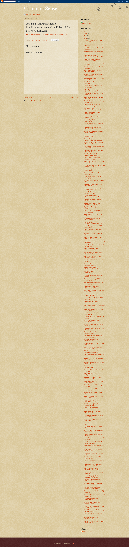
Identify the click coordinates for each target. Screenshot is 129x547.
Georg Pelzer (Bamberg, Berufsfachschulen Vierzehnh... (92, 196)
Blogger (72, 543)
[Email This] (51, 40)
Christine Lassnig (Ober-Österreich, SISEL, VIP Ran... (93, 347)
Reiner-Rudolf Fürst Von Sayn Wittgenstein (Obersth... (91, 374)
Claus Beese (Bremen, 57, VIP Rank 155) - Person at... (93, 457)
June (85, 33)
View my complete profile (87, 534)
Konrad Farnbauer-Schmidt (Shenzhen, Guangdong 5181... (94, 510)
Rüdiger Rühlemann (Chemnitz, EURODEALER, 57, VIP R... (92, 469)
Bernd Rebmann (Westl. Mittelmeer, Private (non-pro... (93, 135)
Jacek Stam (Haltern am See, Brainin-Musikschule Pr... (93, 143)
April (85, 38)
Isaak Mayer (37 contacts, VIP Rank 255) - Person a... (93, 393)
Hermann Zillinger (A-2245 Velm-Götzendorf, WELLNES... (92, 476)
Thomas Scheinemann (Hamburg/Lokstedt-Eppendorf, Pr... (93, 222)
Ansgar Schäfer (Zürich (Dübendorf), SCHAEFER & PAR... (93, 450)
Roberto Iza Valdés (88, 531)
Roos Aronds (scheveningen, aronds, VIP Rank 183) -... (93, 185)
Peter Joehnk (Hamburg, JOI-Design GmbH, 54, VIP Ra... (93, 128)
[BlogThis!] (53, 40)
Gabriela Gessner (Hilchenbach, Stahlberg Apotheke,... (92, 404)
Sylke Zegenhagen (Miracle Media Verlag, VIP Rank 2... (92, 238)
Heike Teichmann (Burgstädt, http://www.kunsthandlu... (91, 302)
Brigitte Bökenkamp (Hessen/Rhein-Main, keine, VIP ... (93, 419)
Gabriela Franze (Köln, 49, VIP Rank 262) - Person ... (93, 41)
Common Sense (40, 8)
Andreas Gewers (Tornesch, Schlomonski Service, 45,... (91, 268)
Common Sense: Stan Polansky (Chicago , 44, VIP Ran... (92, 287)
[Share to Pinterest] (58, 40)
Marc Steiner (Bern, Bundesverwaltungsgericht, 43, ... (93, 109)
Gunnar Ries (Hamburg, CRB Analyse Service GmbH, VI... (93, 132)
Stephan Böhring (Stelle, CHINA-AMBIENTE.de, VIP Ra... (92, 203)
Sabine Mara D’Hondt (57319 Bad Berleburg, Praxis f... (92, 257)
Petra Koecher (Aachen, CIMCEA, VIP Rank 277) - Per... (94, 200)
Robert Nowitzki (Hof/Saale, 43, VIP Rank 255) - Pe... (93, 230)
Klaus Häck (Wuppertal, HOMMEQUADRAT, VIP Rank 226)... (94, 56)
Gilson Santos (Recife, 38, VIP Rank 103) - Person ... (93, 382)
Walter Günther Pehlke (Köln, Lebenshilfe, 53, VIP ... (91, 249)
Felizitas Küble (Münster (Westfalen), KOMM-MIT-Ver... (93, 366)
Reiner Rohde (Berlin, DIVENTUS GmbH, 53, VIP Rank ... (92, 412)
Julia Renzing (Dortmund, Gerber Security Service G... (92, 294)
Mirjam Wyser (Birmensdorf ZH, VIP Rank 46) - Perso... (93, 503)
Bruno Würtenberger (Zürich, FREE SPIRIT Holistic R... (93, 219)
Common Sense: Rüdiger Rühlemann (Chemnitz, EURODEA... (93, 465)
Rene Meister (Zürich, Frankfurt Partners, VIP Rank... (92, 158)
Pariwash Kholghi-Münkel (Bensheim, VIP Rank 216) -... (93, 150)
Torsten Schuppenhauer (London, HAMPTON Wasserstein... (92, 480)
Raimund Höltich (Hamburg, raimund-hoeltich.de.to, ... (93, 86)
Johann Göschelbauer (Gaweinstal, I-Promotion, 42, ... (93, 275)
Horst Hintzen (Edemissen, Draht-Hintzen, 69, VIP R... (92, 116)
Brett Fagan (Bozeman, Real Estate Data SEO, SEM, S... (93, 71)
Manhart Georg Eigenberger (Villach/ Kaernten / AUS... (93, 253)
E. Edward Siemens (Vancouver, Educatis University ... (92, 332)
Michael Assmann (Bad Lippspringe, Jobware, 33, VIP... (93, 484)
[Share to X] (55, 40)
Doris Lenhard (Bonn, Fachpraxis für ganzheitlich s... (93, 514)
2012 (84, 31)
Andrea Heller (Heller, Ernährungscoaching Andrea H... (93, 139)
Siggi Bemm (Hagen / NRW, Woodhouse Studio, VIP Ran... (94, 442)
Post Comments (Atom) (37, 101)
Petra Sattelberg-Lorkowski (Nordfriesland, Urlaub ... (91, 351)
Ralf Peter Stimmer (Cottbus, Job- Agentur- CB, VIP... (92, 378)
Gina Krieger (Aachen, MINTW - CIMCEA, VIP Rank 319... (92, 321)
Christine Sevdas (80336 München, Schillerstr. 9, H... (93, 113)
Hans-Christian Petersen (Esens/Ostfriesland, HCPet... (92, 90)
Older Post (74, 97)
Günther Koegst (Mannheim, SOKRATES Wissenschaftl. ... (92, 340)
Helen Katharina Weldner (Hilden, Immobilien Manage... (92, 105)
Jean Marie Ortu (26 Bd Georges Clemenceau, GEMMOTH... (92, 154)
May (85, 35)
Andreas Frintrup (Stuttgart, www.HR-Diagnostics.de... (93, 359)
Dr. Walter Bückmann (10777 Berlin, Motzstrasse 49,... (93, 427)
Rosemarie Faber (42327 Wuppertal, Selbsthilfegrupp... (93, 75)
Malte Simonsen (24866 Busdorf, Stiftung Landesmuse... (92, 188)
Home (51, 97)
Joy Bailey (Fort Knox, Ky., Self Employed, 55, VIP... (92, 272)
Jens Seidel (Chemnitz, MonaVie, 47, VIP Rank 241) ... (93, 370)
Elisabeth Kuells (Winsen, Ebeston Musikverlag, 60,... (93, 336)
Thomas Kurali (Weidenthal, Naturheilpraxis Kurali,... (91, 408)
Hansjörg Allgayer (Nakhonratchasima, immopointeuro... (93, 211)
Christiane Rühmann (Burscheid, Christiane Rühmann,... (92, 60)
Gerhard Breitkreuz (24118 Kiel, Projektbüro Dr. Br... (92, 192)
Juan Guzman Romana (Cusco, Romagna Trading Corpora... (92, 488)
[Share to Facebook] (56, 40)
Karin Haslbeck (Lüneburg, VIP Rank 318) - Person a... (93, 310)
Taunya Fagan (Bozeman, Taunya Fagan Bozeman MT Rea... (94, 166)
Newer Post (28, 97)
